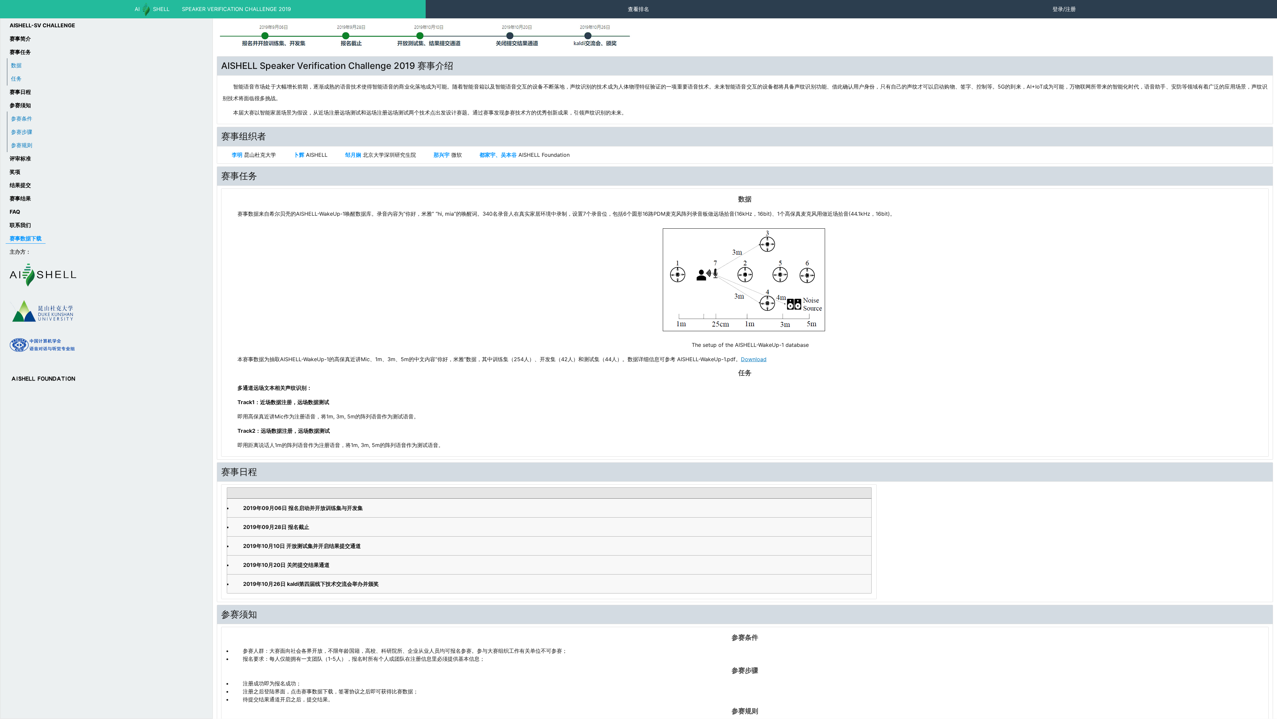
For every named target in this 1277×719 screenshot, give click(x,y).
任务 (16, 78)
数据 (16, 65)
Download (754, 359)
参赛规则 (21, 145)
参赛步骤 (21, 131)
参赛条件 (21, 118)
